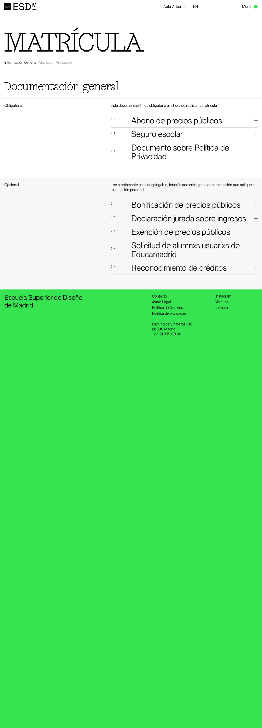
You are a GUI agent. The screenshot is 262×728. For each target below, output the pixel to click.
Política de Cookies (167, 307)
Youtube (222, 302)
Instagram (223, 296)
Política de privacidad (169, 313)
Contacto (159, 296)
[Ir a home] (20, 6)
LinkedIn (222, 307)
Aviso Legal (161, 302)
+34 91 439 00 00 (166, 334)
